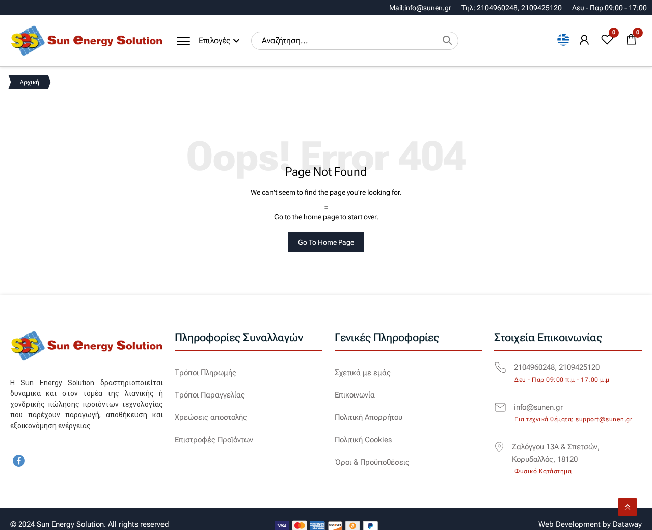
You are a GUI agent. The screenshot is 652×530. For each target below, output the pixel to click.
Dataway (627, 524)
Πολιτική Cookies (363, 439)
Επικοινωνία (355, 395)
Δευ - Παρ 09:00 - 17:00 (609, 8)
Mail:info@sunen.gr (420, 8)
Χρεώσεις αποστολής (211, 417)
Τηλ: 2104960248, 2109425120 (511, 8)
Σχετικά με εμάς (363, 372)
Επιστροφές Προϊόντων (214, 439)
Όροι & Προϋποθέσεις (372, 462)
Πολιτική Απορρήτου (368, 417)
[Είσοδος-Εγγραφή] (584, 40)
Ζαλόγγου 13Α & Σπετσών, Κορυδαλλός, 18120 (556, 453)
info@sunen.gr (538, 407)
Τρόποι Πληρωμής (205, 372)
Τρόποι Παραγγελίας (210, 395)
